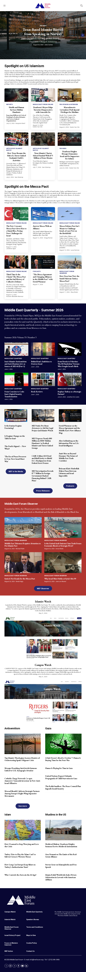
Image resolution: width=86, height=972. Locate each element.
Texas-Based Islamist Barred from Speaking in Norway (43, 31)
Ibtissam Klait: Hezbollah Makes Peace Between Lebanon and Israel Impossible (69, 472)
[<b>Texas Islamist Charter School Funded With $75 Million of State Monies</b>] (43, 139)
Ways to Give (31, 935)
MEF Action (8, 951)
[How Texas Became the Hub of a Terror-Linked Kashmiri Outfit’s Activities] (16, 139)
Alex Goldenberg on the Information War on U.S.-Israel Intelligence (69, 443)
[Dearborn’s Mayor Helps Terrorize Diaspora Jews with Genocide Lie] (43, 95)
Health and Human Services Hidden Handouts (16, 109)
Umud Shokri (59, 548)
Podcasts (37, 271)
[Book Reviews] (43, 379)
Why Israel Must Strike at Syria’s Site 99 (60, 578)
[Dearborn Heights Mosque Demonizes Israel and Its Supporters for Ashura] (70, 139)
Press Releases (43, 491)
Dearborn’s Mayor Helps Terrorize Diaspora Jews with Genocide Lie (43, 109)
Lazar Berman (75, 250)
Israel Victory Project (12, 935)
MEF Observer (43, 589)
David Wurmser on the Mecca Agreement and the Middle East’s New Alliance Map (70, 429)
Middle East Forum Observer (15, 540)
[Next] (82, 35)
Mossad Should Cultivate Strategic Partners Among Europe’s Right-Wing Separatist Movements (22, 793)
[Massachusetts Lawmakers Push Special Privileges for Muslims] (70, 95)
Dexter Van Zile (37, 127)
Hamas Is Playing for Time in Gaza (59, 768)
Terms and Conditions (34, 927)
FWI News (43, 26)
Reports (9, 104)
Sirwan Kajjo (19, 581)
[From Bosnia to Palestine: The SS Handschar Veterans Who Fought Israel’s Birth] (70, 349)
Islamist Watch (43, 601)
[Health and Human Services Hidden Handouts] (16, 95)
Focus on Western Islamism (11, 944)
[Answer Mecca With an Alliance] (43, 214)
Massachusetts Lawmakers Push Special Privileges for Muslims (69, 109)
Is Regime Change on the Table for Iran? (14, 437)
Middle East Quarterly (13, 358)
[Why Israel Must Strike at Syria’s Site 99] (63, 562)
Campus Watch (43, 665)
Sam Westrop (19, 177)
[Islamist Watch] (43, 637)
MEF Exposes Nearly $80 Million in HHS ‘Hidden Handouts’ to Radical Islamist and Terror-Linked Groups (42, 443)
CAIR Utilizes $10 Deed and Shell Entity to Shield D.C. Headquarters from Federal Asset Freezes (42, 459)
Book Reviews (37, 391)
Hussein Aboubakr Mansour (14, 296)
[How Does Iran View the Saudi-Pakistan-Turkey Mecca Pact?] (70, 262)
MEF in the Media (16, 471)
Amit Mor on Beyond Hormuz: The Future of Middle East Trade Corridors (68, 457)
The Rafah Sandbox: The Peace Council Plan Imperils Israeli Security (63, 787)
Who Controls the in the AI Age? (20, 875)
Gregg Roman (48, 238)
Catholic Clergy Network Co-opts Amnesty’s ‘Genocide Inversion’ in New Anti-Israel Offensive (22, 780)
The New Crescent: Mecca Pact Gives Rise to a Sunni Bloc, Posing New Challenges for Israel (16, 231)
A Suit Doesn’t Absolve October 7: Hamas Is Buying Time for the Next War (63, 759)
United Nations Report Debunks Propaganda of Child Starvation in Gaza (61, 777)
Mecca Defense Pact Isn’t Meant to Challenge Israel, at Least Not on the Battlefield (69, 230)
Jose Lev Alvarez (61, 581)
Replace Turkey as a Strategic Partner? (69, 392)
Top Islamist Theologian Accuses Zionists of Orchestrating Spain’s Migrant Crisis (22, 759)
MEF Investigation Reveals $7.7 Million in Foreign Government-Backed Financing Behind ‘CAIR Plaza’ (43, 476)
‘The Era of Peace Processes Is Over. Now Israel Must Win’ (15, 459)
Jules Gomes (48, 45)
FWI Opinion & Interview (68, 104)
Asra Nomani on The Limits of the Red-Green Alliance (61, 855)
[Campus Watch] (43, 700)
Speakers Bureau (32, 919)
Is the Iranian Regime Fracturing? (13, 426)
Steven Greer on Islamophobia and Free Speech (61, 865)
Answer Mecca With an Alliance (42, 227)
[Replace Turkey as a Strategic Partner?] (70, 379)
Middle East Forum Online (43, 104)
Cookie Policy (31, 943)
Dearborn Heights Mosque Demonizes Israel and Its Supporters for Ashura (69, 155)
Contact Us (30, 951)
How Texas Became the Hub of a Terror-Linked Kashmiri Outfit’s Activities (16, 157)
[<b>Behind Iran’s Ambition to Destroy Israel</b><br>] (43, 349)
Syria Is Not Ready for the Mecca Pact (19, 578)
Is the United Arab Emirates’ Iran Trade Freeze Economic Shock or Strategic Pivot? (62, 544)
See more (22, 806)
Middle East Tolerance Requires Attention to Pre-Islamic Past (22, 544)
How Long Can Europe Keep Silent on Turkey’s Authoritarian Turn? (19, 865)
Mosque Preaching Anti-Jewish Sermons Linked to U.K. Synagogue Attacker (20, 769)
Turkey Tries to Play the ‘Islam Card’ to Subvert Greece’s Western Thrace (20, 855)
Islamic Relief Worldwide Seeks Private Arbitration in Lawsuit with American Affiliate (60, 877)
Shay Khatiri (74, 292)
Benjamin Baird (20, 123)
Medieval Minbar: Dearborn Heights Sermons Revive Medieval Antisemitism (61, 845)
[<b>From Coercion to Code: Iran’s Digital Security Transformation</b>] (16, 379)
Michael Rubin (20, 548)
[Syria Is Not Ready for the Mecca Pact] (23, 562)
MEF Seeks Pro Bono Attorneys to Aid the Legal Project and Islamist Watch (42, 428)
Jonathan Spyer (11, 248)
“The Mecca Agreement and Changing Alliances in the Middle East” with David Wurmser (43, 278)
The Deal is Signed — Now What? (15, 447)
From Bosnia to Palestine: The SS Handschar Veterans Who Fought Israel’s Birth (69, 364)
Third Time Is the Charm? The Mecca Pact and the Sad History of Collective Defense (16, 278)
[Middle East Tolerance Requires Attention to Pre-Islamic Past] (23, 527)
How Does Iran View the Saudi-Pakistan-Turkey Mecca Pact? (69, 278)
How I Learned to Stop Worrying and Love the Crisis (21, 845)
